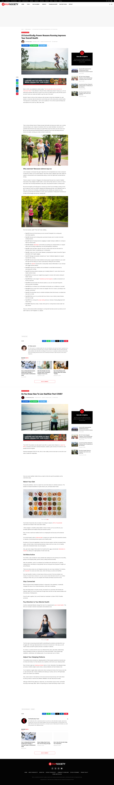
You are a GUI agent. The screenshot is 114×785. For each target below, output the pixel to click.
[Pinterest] (17, 94)
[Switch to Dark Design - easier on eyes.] (110, 4)
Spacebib (27, 570)
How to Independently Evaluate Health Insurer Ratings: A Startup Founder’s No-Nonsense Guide (28, 373)
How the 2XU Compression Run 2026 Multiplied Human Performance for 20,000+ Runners (86, 70)
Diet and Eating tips (26, 709)
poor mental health (59, 605)
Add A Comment (44, 381)
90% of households (57, 522)
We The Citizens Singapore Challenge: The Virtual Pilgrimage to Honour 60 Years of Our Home (85, 78)
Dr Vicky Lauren (29, 41)
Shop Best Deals (63, 4)
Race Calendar (36, 4)
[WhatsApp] (17, 83)
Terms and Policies (57, 774)
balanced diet (39, 537)
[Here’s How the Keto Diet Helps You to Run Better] (61, 736)
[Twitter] (17, 86)
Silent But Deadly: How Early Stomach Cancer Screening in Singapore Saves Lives (43, 372)
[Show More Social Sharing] (48, 45)
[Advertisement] (57, 16)
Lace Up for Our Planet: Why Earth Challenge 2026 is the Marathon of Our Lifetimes (86, 86)
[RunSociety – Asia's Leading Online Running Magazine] (10, 4)
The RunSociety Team (30, 397)
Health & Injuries (25, 32)
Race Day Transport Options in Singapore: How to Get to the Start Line (85, 93)
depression (36, 244)
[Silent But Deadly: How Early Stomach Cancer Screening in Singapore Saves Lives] (44, 365)
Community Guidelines (63, 772)
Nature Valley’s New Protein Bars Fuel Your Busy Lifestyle (43, 742)
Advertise (41, 772)
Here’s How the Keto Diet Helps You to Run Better (60, 742)
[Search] (111, 4)
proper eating (41, 300)
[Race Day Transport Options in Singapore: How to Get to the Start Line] (74, 93)
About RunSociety (33, 772)
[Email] (17, 88)
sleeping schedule (39, 665)
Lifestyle (32, 709)
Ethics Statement (74, 772)
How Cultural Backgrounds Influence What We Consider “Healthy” (60, 372)
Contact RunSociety (51, 772)
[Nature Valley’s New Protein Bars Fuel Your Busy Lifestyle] (44, 736)
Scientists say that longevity (46, 278)
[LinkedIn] (17, 91)
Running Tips (24, 336)
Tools (28, 4)
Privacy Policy (84, 772)
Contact (71, 4)
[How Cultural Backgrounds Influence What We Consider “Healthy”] (61, 365)
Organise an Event (53, 4)
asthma (33, 263)
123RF (47, 519)
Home (22, 4)
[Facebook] (17, 80)
